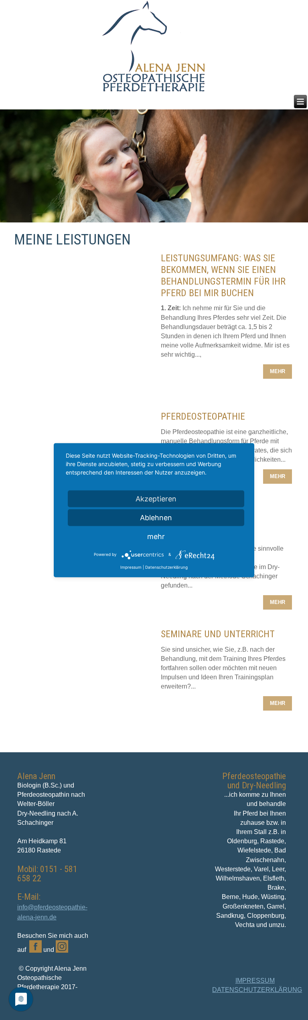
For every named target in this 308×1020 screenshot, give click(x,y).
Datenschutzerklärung (166, 566)
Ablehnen (156, 517)
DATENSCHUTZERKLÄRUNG (257, 989)
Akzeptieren (156, 498)
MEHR (277, 371)
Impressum (131, 566)
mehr (156, 536)
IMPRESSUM (255, 980)
